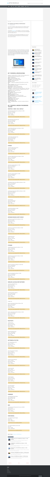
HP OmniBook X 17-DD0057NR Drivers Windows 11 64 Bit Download (38, 97)
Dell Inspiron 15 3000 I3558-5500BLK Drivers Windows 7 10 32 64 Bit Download (38, 53)
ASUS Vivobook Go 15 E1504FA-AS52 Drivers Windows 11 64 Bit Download (38, 50)
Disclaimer (8, 470)
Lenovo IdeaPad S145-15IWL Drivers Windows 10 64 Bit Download (38, 69)
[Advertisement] (25, 14)
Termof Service (9, 472)
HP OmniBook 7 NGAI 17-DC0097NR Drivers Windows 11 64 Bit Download (38, 101)
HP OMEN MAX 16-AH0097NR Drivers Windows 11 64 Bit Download (38, 93)
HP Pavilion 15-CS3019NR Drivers (17, 434)
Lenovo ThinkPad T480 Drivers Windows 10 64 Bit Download (38, 79)
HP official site (14, 30)
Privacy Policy (8, 471)
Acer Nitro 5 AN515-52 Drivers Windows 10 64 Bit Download (38, 66)
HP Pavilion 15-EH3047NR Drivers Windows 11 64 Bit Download (20, 452)
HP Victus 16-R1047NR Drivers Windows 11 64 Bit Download (19, 456)
